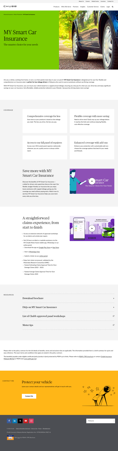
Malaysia (91, 421)
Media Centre (95, 1)
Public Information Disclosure (23, 428)
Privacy (40, 428)
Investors (103, 1)
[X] (20, 421)
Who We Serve (66, 6)
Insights (82, 6)
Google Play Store (44, 247)
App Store (55, 247)
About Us (81, 1)
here (18, 437)
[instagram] (31, 421)
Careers (88, 1)
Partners (75, 6)
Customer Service (93, 6)
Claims (102, 6)
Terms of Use (34, 428)
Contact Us (110, 1)
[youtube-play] (25, 421)
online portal (43, 256)
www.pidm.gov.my (30, 359)
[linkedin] (14, 421)
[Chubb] (10, 6)
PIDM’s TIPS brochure (86, 356)
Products (56, 6)
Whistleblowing (46, 428)
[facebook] (9, 421)
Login (108, 6)
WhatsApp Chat (34, 252)
